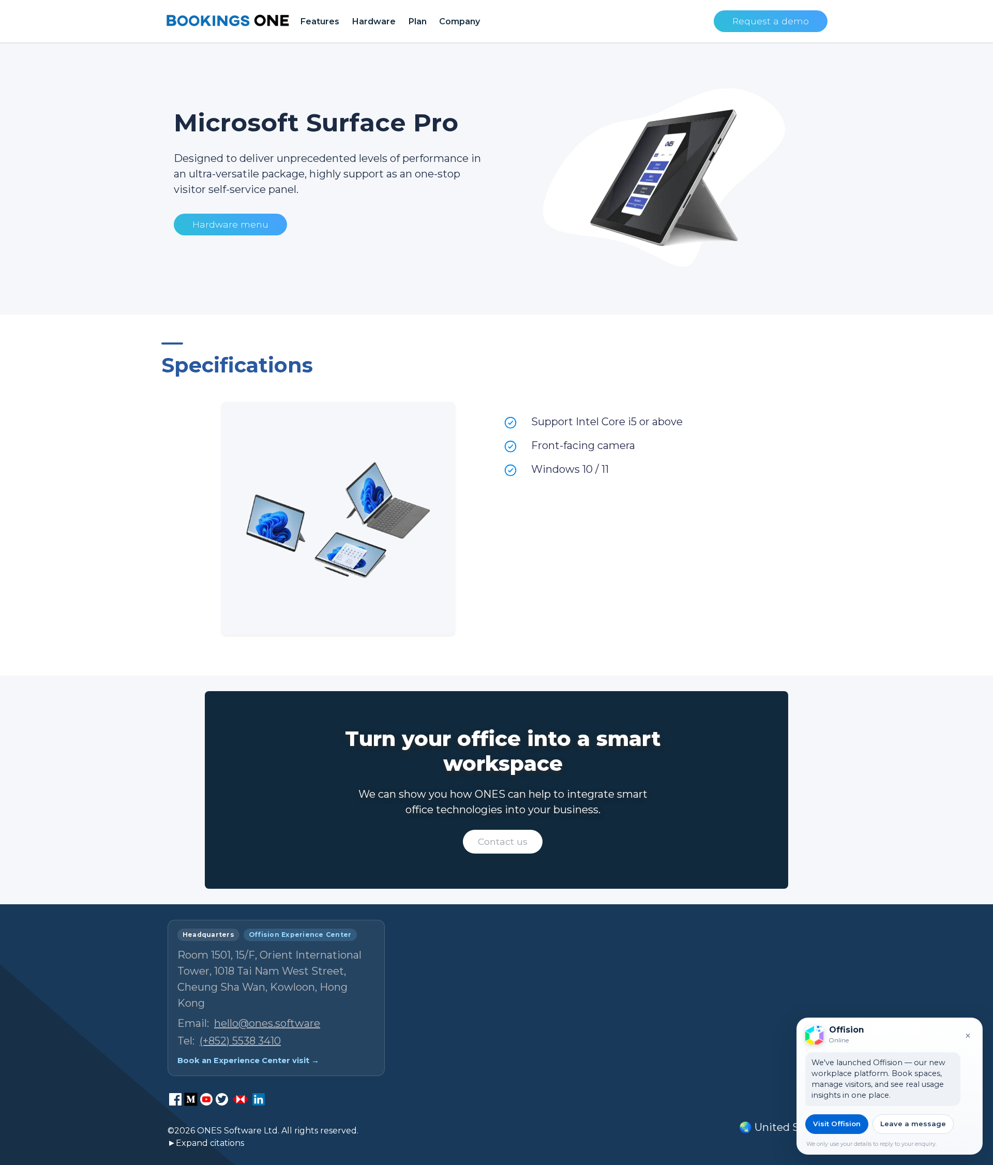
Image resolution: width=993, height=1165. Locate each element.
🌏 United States (782, 1127)
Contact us (503, 841)
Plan (417, 21)
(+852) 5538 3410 (240, 1041)
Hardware (374, 21)
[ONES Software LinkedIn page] (258, 1099)
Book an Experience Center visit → (248, 1060)
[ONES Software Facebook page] (175, 1099)
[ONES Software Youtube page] (206, 1099)
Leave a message (913, 1123)
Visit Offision (837, 1123)
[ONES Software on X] (222, 1099)
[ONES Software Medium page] (191, 1099)
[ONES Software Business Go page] (240, 1099)
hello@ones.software (267, 1023)
